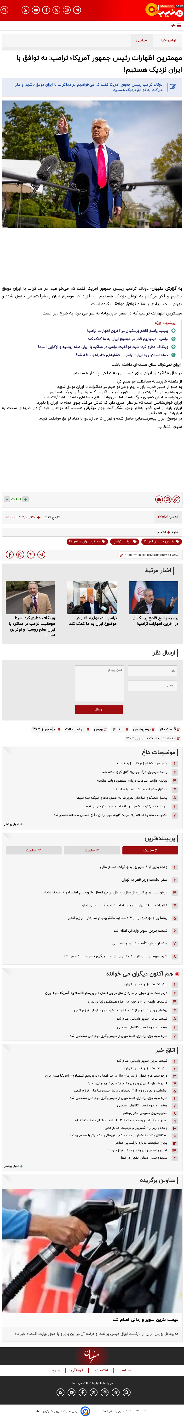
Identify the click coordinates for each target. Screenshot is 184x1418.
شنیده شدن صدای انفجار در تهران (143, 1157)
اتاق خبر (165, 1050)
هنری (57, 1370)
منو (173, 25)
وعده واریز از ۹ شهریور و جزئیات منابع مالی (133, 867)
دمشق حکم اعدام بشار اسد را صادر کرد (140, 789)
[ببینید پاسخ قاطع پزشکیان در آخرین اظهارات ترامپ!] (153, 597)
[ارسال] (159, 499)
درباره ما (108, 1383)
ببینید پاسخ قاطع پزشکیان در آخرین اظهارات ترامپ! (127, 330)
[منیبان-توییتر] (56, 10)
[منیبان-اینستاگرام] (67, 10)
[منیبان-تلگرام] (77, 10)
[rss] (25, 10)
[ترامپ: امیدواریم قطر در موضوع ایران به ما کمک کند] (92, 597)
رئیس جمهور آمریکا (159, 541)
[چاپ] (168, 499)
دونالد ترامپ (122, 541)
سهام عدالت (75, 729)
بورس (98, 729)
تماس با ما (78, 1383)
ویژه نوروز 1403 (44, 729)
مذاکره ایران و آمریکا (84, 541)
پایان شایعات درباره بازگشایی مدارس (140, 1143)
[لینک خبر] (176, 499)
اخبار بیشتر (11, 824)
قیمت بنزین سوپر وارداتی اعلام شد (140, 930)
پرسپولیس (142, 729)
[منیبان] (156, 10)
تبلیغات (94, 1383)
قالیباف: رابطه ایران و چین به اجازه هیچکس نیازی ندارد (124, 905)
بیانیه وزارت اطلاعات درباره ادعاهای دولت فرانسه (132, 780)
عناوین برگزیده (157, 1180)
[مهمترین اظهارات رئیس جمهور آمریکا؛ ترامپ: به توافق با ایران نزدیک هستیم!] (41, 554)
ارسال (99, 709)
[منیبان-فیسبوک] (46, 10)
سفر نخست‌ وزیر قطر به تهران (144, 879)
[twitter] (31, 554)
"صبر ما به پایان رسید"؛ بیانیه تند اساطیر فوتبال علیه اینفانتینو (121, 1120)
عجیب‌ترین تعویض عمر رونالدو (144, 1113)
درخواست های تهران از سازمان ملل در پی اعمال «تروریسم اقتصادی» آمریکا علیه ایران (106, 993)
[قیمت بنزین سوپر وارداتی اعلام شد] (92, 1251)
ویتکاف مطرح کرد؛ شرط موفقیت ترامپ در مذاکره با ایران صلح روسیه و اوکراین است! (103, 347)
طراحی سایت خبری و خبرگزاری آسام (57, 1411)
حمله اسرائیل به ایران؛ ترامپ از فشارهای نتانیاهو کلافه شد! (122, 355)
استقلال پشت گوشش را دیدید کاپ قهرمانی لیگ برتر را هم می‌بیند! (118, 1135)
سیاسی (125, 1370)
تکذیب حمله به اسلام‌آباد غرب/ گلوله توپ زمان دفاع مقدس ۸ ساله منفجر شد (110, 815)
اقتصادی (101, 1370)
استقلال (118, 729)
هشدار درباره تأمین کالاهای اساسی (139, 943)
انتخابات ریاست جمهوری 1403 (151, 738)
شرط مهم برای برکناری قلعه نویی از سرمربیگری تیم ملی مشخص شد (115, 956)
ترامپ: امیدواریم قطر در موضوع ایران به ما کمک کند (128, 339)
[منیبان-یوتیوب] (36, 10)
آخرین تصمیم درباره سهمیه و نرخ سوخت (137, 1150)
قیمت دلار (167, 729)
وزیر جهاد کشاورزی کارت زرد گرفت (142, 763)
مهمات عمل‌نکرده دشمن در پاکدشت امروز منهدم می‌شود (126, 806)
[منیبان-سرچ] (127, 1392)
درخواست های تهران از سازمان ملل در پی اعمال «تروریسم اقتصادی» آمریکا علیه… (104, 892)
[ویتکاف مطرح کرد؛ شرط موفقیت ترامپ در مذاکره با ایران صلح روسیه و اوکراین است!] (30, 597)
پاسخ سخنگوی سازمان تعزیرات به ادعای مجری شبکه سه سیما (121, 798)
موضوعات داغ (158, 752)
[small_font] (7, 499)
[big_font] (25, 499)
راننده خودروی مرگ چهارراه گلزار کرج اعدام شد (134, 772)
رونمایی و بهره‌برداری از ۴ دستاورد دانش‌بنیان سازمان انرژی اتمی (117, 918)
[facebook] (10, 554)
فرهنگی (77, 1370)
